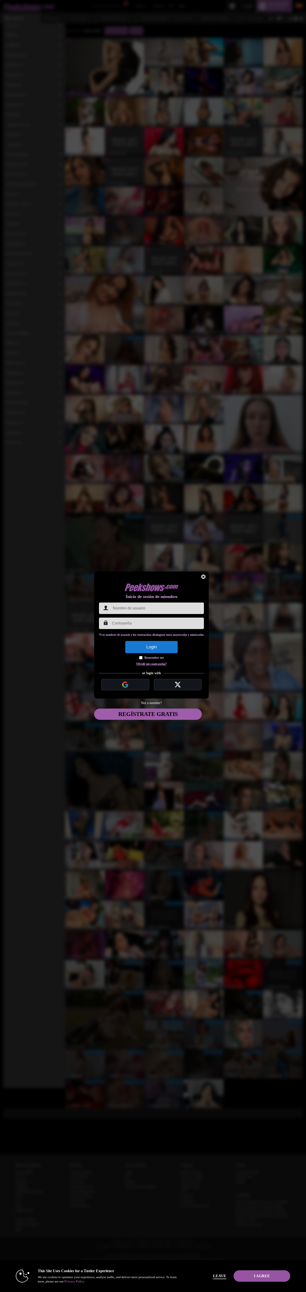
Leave (219, 1276)
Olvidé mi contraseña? (151, 664)
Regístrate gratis (148, 714)
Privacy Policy (74, 1281)
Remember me (154, 657)
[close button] (203, 577)
